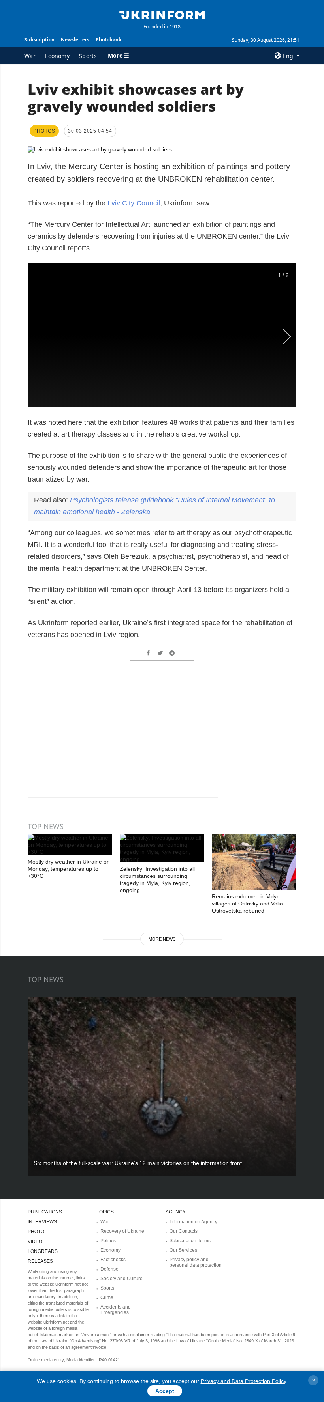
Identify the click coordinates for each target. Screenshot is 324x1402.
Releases (40, 1261)
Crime (106, 1297)
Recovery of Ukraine (122, 1231)
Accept (164, 1391)
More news (162, 939)
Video (35, 1241)
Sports (88, 56)
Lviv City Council (133, 203)
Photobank (108, 39)
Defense (109, 1269)
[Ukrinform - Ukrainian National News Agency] (162, 14)
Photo (36, 1231)
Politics (108, 1240)
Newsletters (75, 39)
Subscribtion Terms (190, 1240)
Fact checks (113, 1259)
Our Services (183, 1250)
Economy (57, 56)
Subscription (39, 39)
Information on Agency (193, 1222)
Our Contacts (184, 1231)
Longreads (43, 1251)
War (30, 56)
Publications (45, 1212)
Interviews (42, 1222)
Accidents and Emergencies (115, 1309)
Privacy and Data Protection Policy (243, 1381)
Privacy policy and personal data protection (196, 1262)
